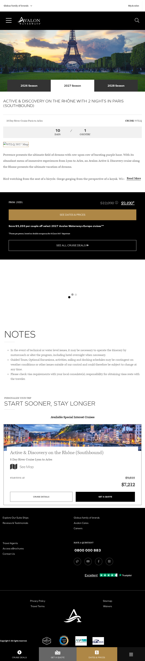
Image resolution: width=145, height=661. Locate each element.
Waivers (107, 606)
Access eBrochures (13, 548)
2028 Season (116, 85)
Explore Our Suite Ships (15, 517)
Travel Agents (10, 543)
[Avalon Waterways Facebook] (98, 561)
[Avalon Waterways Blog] (77, 561)
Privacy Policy (37, 601)
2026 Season (29, 85)
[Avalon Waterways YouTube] (88, 561)
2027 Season (72, 85)
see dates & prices (72, 214)
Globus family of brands (16, 5)
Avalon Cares (81, 523)
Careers (78, 528)
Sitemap (107, 601)
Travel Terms (38, 606)
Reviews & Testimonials (15, 523)
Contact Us (9, 553)
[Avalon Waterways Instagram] (109, 561)
